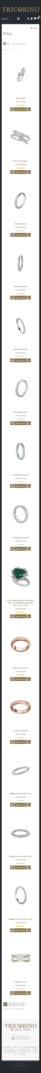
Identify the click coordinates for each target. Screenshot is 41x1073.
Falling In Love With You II (20, 856)
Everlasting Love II (20, 474)
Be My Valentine (20, 161)
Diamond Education (10, 1052)
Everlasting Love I (20, 412)
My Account (7, 1047)
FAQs (35, 1049)
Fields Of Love (20, 982)
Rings (36, 28)
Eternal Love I (20, 223)
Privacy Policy (10, 1049)
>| (22, 1004)
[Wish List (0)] (35, 18)
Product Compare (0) (19, 44)
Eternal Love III (20, 349)
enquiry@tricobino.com (22, 1039)
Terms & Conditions (24, 1049)
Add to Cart (20, 109)
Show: (5, 50)
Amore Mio (20, 98)
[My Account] (31, 18)
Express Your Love (20, 668)
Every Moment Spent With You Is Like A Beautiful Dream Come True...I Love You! (20, 602)
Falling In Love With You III (20, 919)
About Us (17, 1047)
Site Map (22, 1054)
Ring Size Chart (25, 1052)
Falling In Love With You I (21, 793)
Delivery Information (30, 1047)
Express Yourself (20, 730)
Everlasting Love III (20, 537)
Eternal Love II (20, 286)
